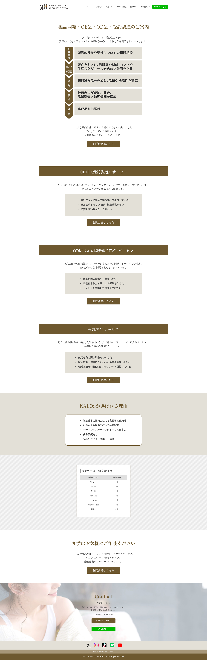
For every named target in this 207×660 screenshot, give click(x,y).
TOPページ (88, 7)
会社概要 (99, 7)
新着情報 (144, 7)
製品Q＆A (133, 7)
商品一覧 (109, 7)
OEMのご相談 (121, 7)
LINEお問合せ (160, 7)
